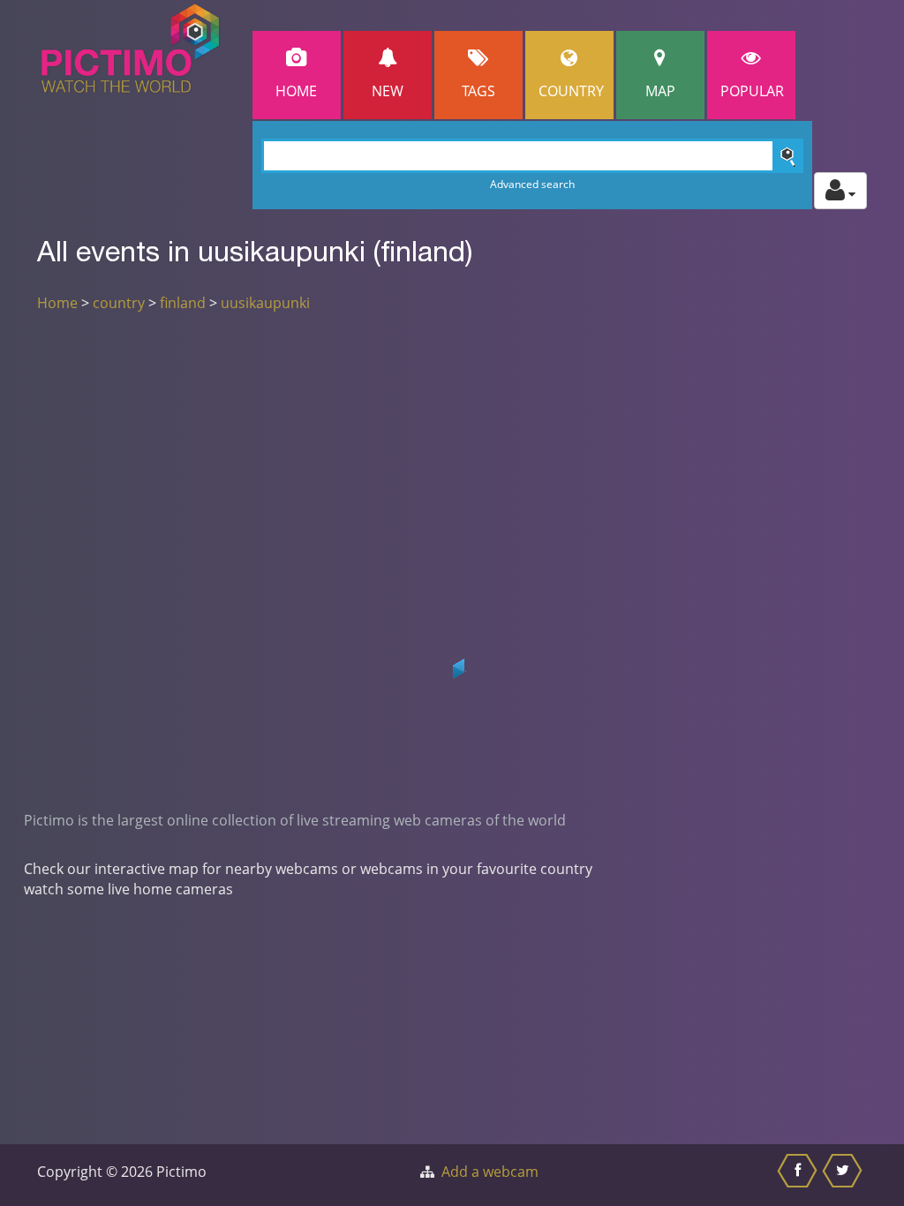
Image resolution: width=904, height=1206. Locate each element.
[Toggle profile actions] (840, 190)
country (119, 303)
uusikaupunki (265, 303)
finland (183, 303)
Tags (478, 91)
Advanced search (532, 184)
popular (752, 91)
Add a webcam (490, 1171)
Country (571, 91)
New (387, 91)
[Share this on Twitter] (844, 1175)
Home (296, 91)
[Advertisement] (452, 457)
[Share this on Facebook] (799, 1175)
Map (660, 91)
